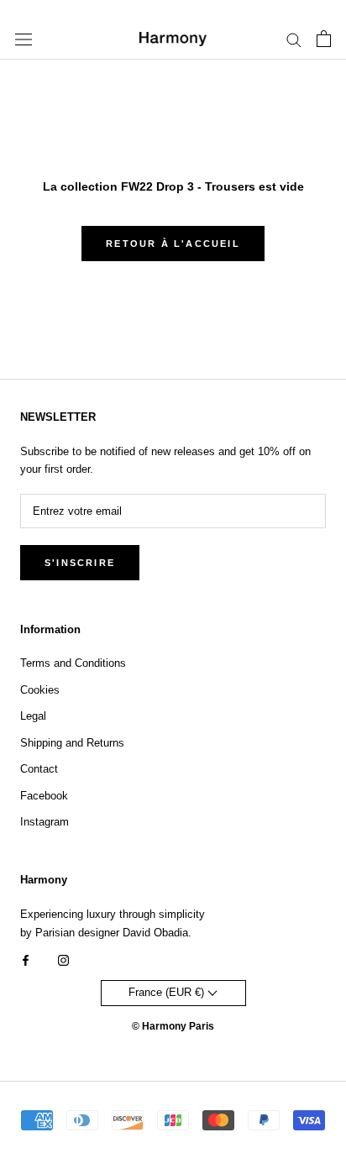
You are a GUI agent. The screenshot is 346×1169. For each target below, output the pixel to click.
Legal (33, 716)
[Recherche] (293, 39)
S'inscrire (80, 563)
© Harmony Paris (173, 1026)
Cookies (40, 690)
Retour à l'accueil (173, 244)
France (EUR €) (167, 992)
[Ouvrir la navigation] (23, 39)
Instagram (44, 821)
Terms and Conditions (73, 663)
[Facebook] (25, 959)
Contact (39, 769)
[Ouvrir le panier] (324, 38)
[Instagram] (63, 959)
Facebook (44, 795)
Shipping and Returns (72, 743)
